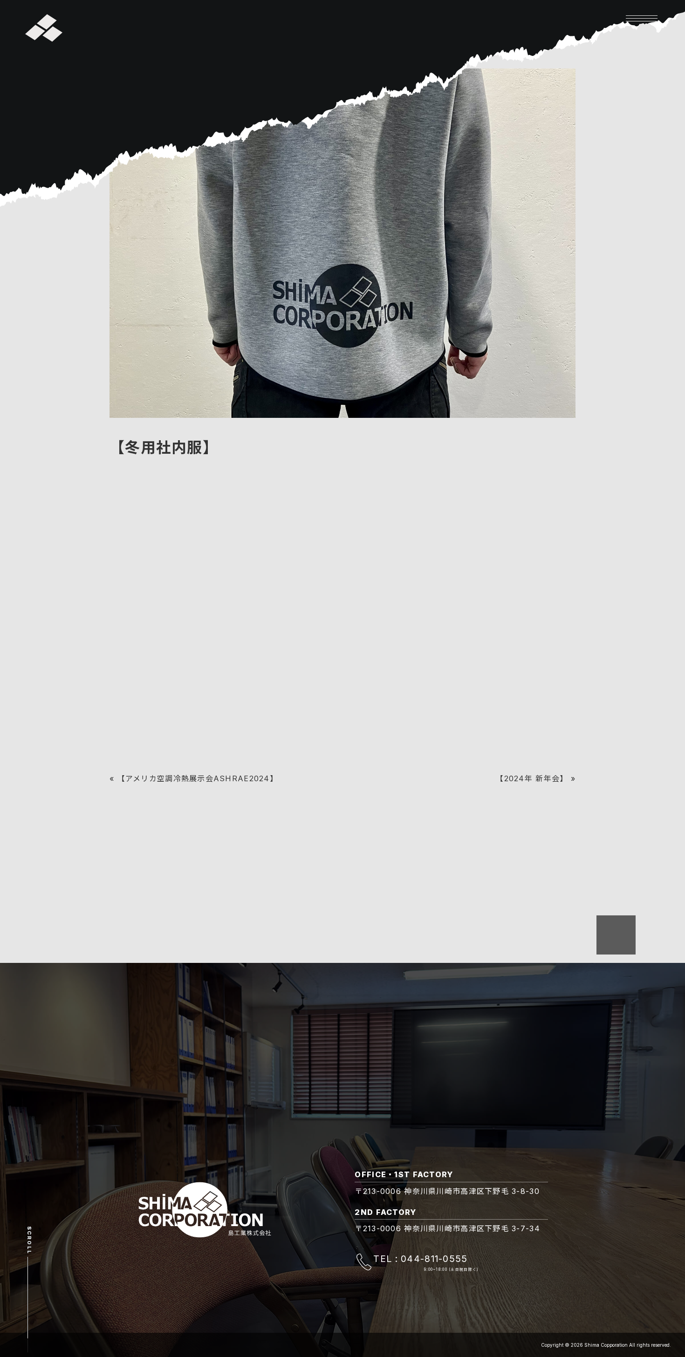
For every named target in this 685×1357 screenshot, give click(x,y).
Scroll (29, 1240)
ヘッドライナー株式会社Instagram (174, 565)
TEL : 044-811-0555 (420, 1258)
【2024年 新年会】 (532, 778)
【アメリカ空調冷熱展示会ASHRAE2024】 (197, 778)
